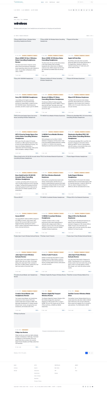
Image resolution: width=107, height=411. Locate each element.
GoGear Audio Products (50, 255)
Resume (56, 373)
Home (15, 19)
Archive (15, 368)
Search (35, 368)
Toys (76, 370)
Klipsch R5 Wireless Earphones (78, 97)
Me (75, 368)
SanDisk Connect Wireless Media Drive (79, 295)
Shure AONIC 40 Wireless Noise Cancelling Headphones (52, 59)
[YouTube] (92, 10)
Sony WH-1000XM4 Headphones (26, 97)
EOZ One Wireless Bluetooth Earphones (51, 176)
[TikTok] (87, 10)
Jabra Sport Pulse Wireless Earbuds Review (77, 256)
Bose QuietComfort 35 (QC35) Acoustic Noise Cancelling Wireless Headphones (25, 177)
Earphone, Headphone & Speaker (29, 55)
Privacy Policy (37, 381)
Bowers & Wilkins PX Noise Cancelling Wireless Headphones (53, 98)
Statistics (36, 373)
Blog (42, 2)
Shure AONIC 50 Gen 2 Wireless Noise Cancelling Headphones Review (26, 60)
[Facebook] (73, 10)
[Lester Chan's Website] (18, 2)
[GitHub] (76, 10)
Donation (36, 378)
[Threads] (84, 10)
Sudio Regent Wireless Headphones (75, 176)
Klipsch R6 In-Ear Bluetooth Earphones (77, 217)
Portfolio (52, 2)
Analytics (36, 370)
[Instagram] (79, 10)
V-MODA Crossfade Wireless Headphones (51, 217)
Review (49, 291)
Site (46, 2)
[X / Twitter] (89, 10)
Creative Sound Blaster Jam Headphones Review (24, 295)
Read (37, 75)
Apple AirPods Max (74, 58)
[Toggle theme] (92, 2)
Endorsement (25, 329)
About (58, 2)
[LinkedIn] (81, 10)
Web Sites (57, 368)
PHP (55, 370)
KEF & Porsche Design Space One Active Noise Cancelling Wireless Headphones (26, 136)
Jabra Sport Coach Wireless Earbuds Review (24, 256)
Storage (77, 291)
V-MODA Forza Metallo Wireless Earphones (52, 135)
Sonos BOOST (20, 216)
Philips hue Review (21, 332)
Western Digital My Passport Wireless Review (51, 295)
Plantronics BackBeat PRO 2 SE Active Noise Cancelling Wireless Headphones (79, 136)
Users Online (37, 375)
